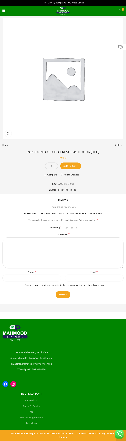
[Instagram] (13, 384)
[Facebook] (5, 384)
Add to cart (70, 166)
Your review (63, 234)
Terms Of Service (31, 406)
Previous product (115, 145)
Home (5, 145)
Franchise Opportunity (31, 417)
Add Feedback (32, 400)
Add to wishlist (71, 175)
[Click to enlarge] (8, 133)
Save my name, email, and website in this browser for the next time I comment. (65, 285)
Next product (122, 145)
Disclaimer (31, 423)
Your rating (55, 227)
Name (32, 271)
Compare (52, 175)
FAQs (31, 411)
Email (94, 271)
